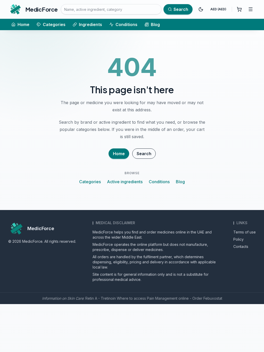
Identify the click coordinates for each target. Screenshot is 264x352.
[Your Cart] (239, 9)
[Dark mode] (201, 9)
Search (144, 153)
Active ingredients (125, 181)
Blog (155, 24)
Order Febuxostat (207, 298)
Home (23, 24)
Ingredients (90, 24)
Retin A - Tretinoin (100, 298)
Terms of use (244, 232)
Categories (54, 24)
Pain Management (162, 298)
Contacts (240, 246)
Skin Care (75, 298)
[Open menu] (250, 9)
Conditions (126, 24)
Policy (238, 239)
